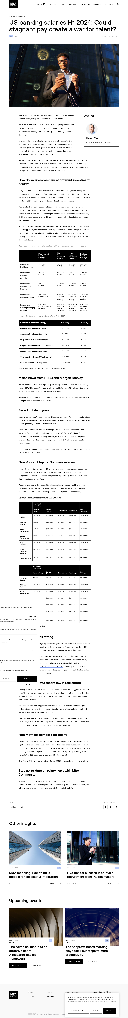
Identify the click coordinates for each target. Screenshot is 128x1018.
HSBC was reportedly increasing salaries (50, 385)
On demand (85, 4)
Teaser (63, 4)
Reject (96, 1011)
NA (22, 807)
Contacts (109, 4)
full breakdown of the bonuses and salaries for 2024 (63, 246)
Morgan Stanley (61, 397)
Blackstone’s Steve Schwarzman (49, 666)
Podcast (73, 4)
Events (40, 4)
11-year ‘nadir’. (29, 693)
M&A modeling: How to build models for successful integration (33, 875)
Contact (31, 996)
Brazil (74, 785)
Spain (83, 785)
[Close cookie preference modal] (36, 599)
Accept (109, 1011)
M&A (13, 807)
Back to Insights (18, 16)
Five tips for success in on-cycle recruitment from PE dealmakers (90, 875)
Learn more (37, 966)
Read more (54, 884)
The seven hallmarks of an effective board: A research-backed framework (28, 953)
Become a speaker (72, 992)
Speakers (97, 4)
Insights (52, 4)
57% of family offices (52, 752)
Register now (18, 966)
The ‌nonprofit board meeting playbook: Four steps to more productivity (86, 951)
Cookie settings (78, 1011)
